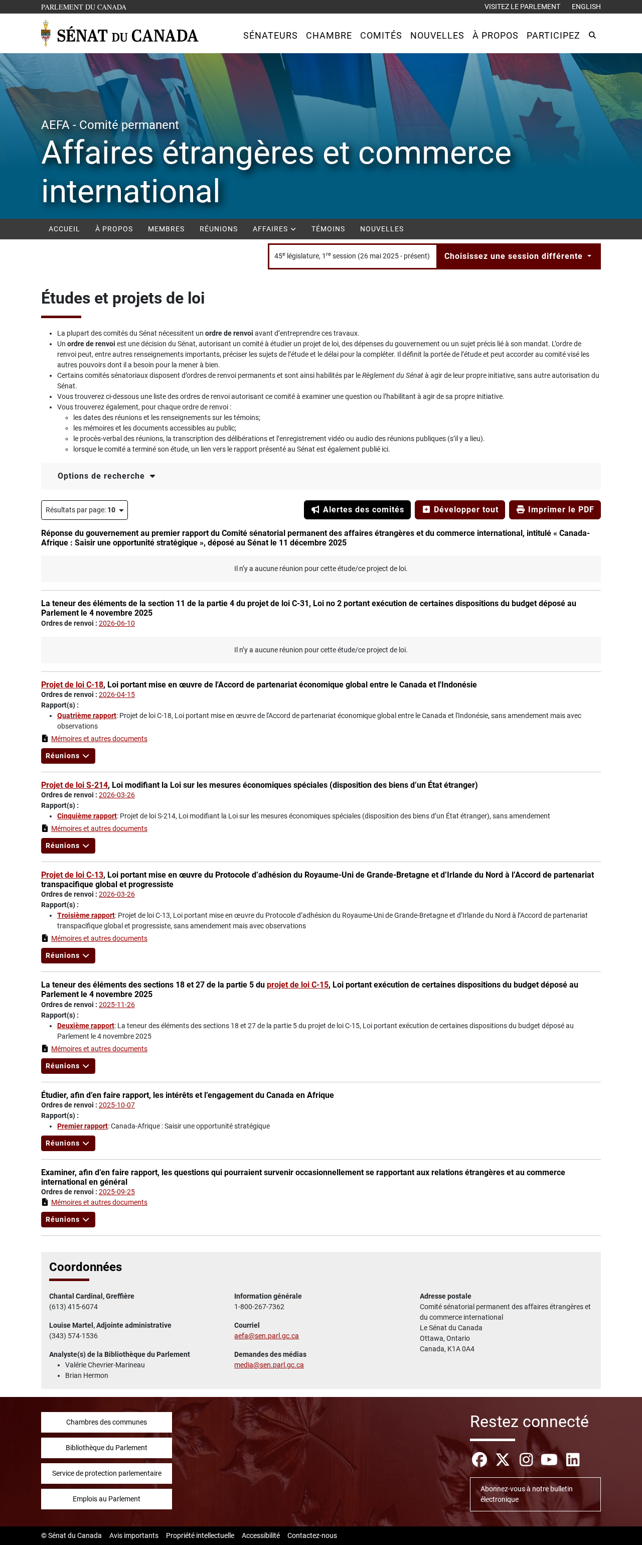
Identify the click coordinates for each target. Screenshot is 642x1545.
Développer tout (465, 509)
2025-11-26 (117, 1005)
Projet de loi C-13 (72, 875)
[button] (270, 35)
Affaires (271, 229)
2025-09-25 (117, 1192)
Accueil (64, 229)
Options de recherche (102, 476)
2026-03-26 (117, 795)
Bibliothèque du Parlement (106, 1448)
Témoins (328, 229)
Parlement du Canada (86, 7)
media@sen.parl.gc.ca (269, 1365)
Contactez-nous (312, 1535)
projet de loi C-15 (298, 985)
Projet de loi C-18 (72, 684)
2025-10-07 (117, 1105)
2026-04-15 (117, 694)
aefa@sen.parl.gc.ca (266, 1336)
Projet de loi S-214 (74, 785)
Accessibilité (261, 1535)
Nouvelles (382, 229)
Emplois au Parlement (106, 1499)
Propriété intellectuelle (200, 1535)
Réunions (219, 229)
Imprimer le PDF (560, 509)
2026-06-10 (117, 623)
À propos (114, 229)
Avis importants (133, 1535)
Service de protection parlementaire (107, 1473)
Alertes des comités (362, 509)
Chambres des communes (106, 1422)
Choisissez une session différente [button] (514, 256)
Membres (166, 229)
